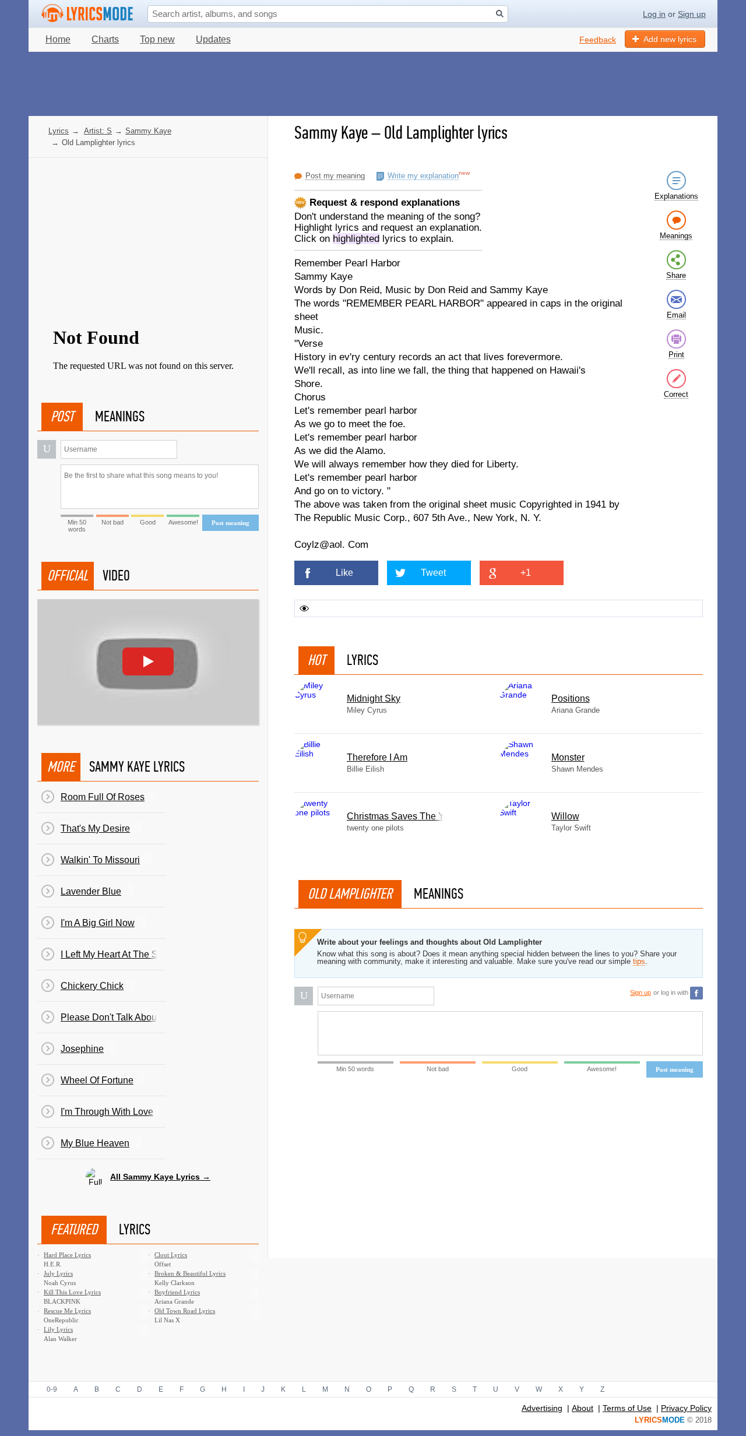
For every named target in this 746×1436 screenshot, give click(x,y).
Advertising (542, 1408)
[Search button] (499, 13)
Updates (213, 39)
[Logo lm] (87, 13)
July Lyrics (58, 1273)
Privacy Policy (686, 1408)
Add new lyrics (669, 39)
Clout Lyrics (170, 1254)
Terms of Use (627, 1408)
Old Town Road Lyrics (184, 1310)
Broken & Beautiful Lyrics (190, 1273)
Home (58, 39)
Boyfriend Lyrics (177, 1292)
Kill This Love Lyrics (72, 1292)
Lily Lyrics (58, 1329)
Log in (654, 14)
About (582, 1408)
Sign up (692, 14)
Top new (157, 39)
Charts (105, 39)
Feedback (597, 39)
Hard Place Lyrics (67, 1254)
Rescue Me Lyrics (67, 1310)
